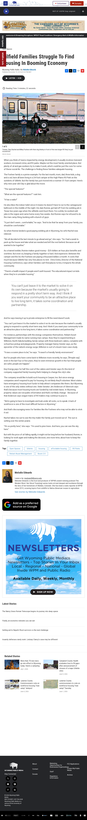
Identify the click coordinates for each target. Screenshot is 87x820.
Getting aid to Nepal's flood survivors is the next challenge (25, 630)
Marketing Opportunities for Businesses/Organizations (57, 765)
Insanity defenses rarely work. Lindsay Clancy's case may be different (30, 639)
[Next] (82, 147)
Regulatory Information (54, 777)
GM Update (2, 41)
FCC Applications (73, 764)
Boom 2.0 (42, 454)
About (34, 764)
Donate (77, 3)
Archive (70, 775)
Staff (52, 772)
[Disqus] (43, 725)
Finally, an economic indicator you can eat (18, 621)
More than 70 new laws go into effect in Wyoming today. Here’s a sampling (30, 663)
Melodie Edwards (29, 70)
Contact (35, 769)
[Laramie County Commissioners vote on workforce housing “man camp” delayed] (12, 684)
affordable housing (59, 449)
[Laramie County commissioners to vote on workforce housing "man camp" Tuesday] (50, 684)
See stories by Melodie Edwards (30, 491)
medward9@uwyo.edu (33, 478)
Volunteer (61, 3)
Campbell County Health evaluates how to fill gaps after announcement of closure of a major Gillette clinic (69, 666)
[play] (6, 11)
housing (42, 449)
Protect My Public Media (73, 769)
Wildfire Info (2, 58)
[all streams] (83, 11)
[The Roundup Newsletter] (43, 556)
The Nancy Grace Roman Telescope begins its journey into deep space (30, 611)
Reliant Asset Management (21, 454)
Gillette (30, 449)
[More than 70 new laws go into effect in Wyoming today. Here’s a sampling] (12, 664)
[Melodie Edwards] (7, 476)
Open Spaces (7, 49)
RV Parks (76, 449)
